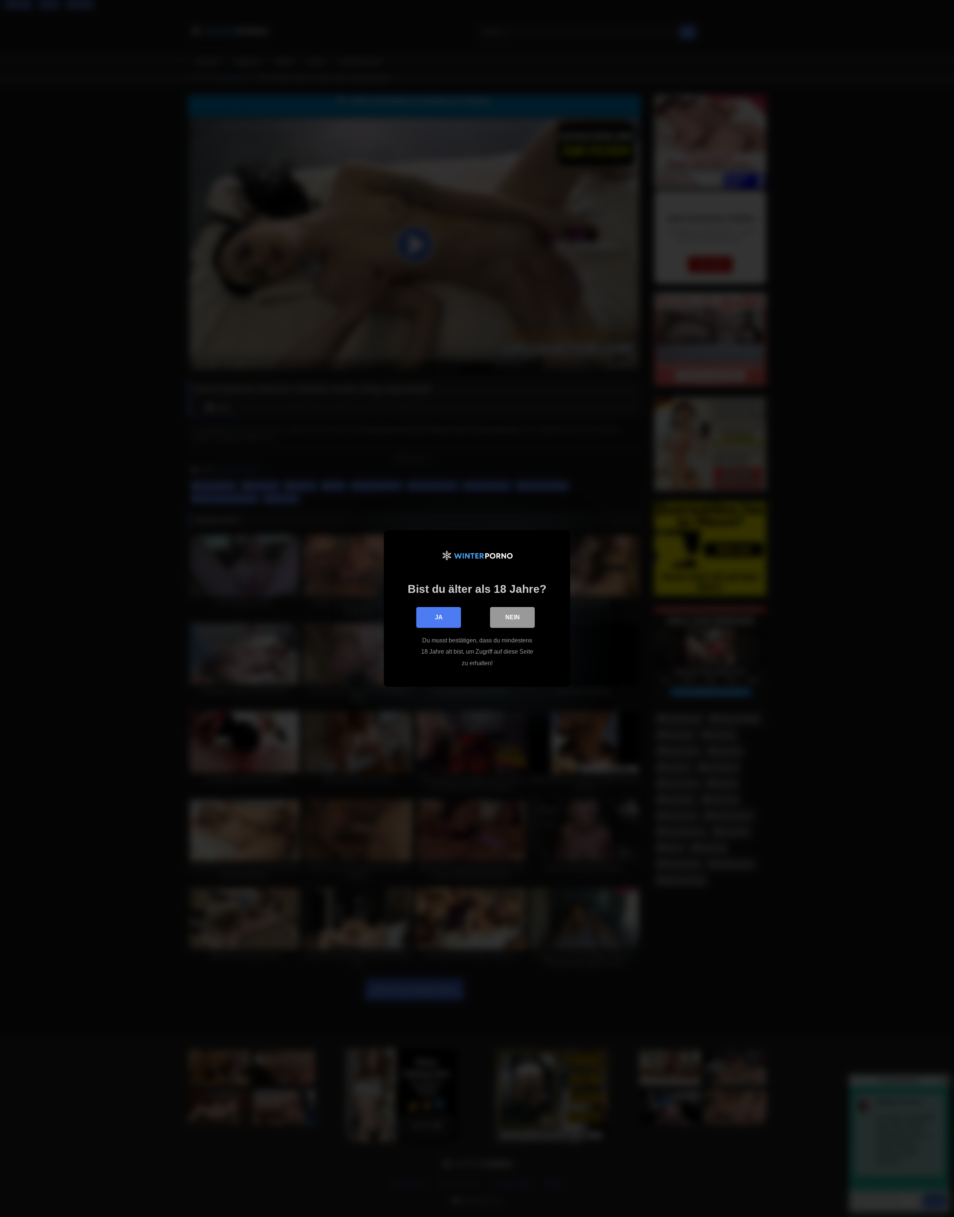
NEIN (512, 617)
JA (439, 617)
